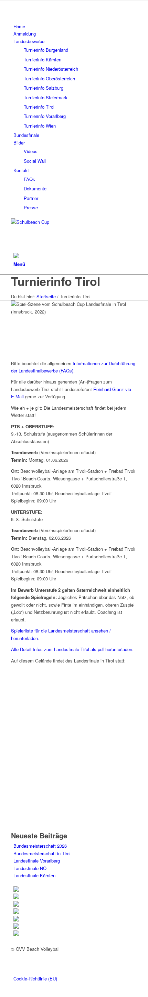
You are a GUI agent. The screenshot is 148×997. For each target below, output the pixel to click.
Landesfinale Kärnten (34, 875)
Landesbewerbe (28, 41)
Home (19, 26)
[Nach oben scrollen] (1, 993)
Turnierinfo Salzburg (43, 87)
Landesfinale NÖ (29, 868)
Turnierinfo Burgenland (46, 50)
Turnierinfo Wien (40, 125)
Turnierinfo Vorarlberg (45, 116)
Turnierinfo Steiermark (45, 97)
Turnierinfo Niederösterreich (51, 69)
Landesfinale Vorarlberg (36, 860)
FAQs (29, 179)
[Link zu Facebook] (15, 4)
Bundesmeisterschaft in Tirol (42, 853)
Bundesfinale (26, 135)
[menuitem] (75, 26)
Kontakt (21, 170)
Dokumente (35, 188)
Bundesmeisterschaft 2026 (40, 846)
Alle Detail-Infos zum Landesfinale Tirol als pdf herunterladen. (72, 649)
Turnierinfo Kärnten (42, 59)
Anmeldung (24, 33)
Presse (31, 207)
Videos (31, 151)
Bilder (19, 142)
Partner (31, 198)
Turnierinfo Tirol (39, 106)
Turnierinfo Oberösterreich (49, 78)
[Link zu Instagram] (15, 11)
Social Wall (35, 161)
